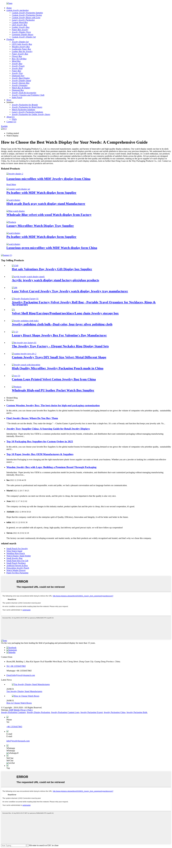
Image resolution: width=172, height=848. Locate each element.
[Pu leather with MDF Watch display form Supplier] (18, 189)
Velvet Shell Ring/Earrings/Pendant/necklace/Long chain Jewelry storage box (65, 313)
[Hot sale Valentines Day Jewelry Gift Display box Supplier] (15, 265)
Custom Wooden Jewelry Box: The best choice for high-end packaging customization (53, 405)
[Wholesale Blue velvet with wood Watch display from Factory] (15, 211)
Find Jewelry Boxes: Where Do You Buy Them (32, 418)
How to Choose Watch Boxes (19, 703)
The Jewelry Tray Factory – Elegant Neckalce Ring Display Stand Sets (60, 346)
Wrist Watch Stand (14, 551)
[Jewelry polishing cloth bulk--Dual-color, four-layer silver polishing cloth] (25, 321)
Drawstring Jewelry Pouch (17, 568)
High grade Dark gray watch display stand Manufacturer (45, 203)
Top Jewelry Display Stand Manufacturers (24, 691)
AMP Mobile (14, 710)
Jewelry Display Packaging (38, 712)
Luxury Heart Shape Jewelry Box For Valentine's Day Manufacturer (59, 335)
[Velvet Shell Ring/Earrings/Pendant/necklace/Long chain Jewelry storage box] (13, 310)
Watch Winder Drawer (16, 570)
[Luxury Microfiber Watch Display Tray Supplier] (11, 222)
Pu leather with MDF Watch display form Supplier (41, 192)
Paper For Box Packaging (17, 573)
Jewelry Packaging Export (91, 712)
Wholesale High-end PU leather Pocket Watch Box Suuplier (53, 390)
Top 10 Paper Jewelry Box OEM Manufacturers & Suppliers (39, 454)
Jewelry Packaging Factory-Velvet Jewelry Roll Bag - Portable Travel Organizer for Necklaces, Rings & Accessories (84, 303)
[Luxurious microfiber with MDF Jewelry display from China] (14, 174)
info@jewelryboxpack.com (18, 741)
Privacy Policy (26, 710)
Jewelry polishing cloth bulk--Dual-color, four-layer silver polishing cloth (62, 324)
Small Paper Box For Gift (17, 561)
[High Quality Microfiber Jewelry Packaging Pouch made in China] (26, 365)
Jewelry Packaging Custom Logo (65, 712)
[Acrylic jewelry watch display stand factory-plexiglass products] (28, 276)
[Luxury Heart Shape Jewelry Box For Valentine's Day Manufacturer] (15, 332)
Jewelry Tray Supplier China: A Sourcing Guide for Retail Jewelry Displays (48, 428)
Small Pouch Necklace (16, 563)
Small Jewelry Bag (14, 558)
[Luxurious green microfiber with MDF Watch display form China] (13, 244)
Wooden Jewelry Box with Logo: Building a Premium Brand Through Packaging (51, 467)
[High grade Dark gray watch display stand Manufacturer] (13, 200)
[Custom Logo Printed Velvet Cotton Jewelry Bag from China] (16, 376)
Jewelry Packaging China (114, 712)
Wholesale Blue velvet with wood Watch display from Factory (49, 214)
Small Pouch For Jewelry (17, 548)
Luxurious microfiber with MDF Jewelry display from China (48, 178)
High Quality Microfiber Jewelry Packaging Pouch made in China (57, 368)
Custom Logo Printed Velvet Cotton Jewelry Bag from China (54, 379)
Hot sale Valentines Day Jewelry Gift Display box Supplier (52, 269)
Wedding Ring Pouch (15, 553)
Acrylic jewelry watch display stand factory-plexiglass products (55, 280)
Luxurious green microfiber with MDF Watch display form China (51, 247)
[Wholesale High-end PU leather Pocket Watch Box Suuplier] (16, 387)
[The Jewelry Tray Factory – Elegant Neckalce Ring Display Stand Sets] (24, 342)
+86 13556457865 (14, 726)
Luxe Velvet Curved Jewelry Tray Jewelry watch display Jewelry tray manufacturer (70, 291)
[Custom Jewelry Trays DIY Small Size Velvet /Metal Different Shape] (24, 354)
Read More (11, 184)
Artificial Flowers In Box (17, 565)
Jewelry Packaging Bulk (136, 712)
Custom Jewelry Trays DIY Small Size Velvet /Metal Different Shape (59, 357)
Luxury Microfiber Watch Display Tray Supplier (40, 225)
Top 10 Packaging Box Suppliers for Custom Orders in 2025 (39, 441)
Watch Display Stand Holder (18, 556)
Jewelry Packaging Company (13, 712)
